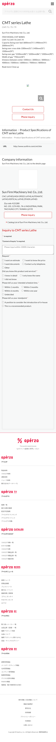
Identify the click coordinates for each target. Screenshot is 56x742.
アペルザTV (5, 496)
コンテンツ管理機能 (8, 672)
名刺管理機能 (5, 668)
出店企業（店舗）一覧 (8, 627)
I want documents (12, 264)
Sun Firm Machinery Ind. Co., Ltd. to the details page (24, 163)
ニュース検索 (5, 480)
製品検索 (4, 470)
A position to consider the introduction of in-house (26, 302)
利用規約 (28, 721)
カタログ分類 (5, 549)
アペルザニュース (7, 571)
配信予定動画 (5, 511)
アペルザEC (5, 616)
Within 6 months (12, 291)
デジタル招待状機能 (8, 678)
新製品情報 (5, 583)
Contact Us (28, 109)
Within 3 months (31, 287)
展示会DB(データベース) (9, 483)
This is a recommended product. (18, 306)
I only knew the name (31, 275)
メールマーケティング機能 (10, 665)
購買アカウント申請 (8, 631)
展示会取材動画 (6, 508)
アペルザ (4, 462)
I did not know (11, 279)
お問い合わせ (28, 725)
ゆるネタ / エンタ (7, 600)
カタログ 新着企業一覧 (9, 555)
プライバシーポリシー (28, 716)
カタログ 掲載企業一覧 (9, 552)
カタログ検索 (5, 474)
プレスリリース (6, 586)
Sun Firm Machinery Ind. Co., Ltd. (16, 33)
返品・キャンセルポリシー (10, 640)
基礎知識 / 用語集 (7, 593)
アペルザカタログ (7, 534)
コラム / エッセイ (7, 596)
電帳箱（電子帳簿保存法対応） (11, 685)
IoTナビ (4, 603)
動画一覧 (4, 505)
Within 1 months (12, 287)
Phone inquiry (28, 116)
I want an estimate (12, 260)
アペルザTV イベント (8, 518)
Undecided (9, 294)
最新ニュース (5, 580)
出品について (5, 634)
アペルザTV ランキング (9, 514)
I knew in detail (11, 275)
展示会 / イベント (7, 590)
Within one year (30, 291)
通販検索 (4, 477)
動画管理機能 (5, 675)
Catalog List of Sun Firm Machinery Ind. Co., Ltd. (27, 222)
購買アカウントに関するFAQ (11, 637)
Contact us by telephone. (35, 264)
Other (7, 268)
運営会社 (28, 708)
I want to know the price (35, 260)
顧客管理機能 (5, 662)
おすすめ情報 (5, 546)
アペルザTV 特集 (6, 521)
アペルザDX (5, 653)
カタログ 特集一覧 (7, 542)
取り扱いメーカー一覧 (8, 624)
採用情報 (28, 712)
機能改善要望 (28, 704)
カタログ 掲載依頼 (7, 559)
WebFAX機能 (5, 681)
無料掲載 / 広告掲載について (28, 700)
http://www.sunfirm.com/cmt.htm (27, 146)
